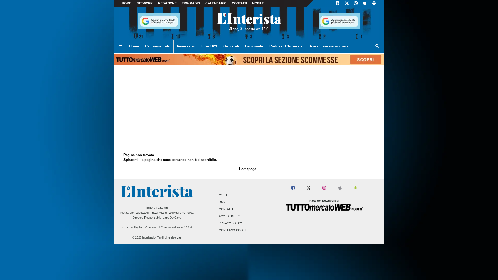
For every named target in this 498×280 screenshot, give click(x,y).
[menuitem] (121, 46)
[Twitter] (346, 3)
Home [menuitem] (134, 46)
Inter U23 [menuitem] (209, 46)
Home (126, 3)
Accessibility (229, 216)
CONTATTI (239, 3)
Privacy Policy (230, 223)
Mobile (224, 195)
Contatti (226, 209)
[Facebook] (337, 3)
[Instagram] (356, 3)
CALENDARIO (215, 3)
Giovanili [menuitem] (231, 46)
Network (145, 3)
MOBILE (258, 3)
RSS (222, 202)
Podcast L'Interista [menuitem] (286, 46)
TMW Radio (191, 3)
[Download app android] (374, 3)
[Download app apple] (365, 3)
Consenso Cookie (233, 230)
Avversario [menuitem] (186, 46)
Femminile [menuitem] (254, 46)
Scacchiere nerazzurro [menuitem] (328, 46)
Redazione (167, 3)
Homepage (247, 169)
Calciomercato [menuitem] (157, 46)
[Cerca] (377, 46)
